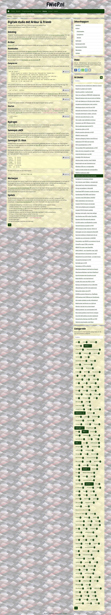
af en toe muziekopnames (56, 35)
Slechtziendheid (36, 11)
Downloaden (80, 31)
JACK (58, 133)
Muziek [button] (18, 11)
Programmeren (26, 11)
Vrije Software (26, 39)
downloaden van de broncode (30, 60)
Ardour (11, 45)
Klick (38, 145)
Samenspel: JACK (80, 44)
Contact (50, 11)
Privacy (65, 613)
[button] (9, 224)
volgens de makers (53, 94)
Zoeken (56, 11)
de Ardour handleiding (24, 202)
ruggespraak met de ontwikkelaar (20, 188)
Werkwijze (78, 50)
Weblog (45, 11)
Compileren (80, 34)
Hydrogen (11, 125)
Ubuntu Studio (33, 51)
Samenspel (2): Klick (81, 47)
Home (13, 11)
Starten (79, 37)
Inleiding (78, 25)
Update (78, 53)
